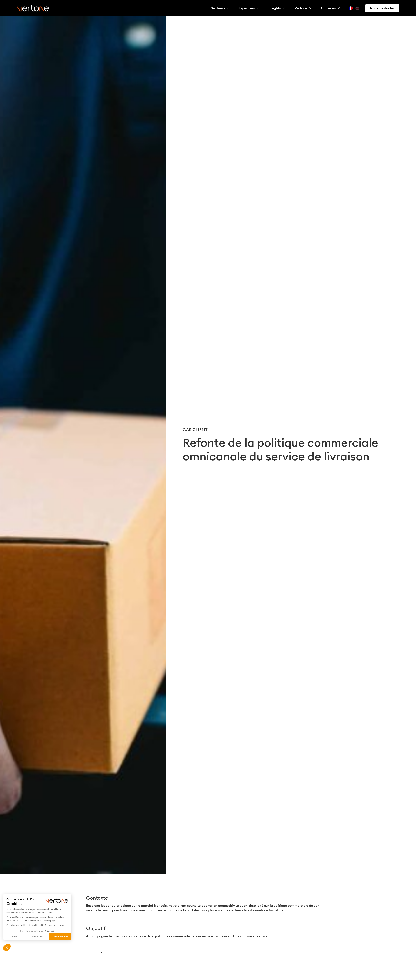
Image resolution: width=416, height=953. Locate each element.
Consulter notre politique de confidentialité (25, 925)
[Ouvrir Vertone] (310, 8)
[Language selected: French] (355, 8)
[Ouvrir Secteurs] (228, 8)
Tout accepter (60, 936)
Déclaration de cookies (55, 925)
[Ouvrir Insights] (284, 8)
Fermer (14, 936)
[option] (357, 8)
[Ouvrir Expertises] (258, 8)
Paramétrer (37, 936)
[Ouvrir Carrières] (339, 8)
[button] (7, 947)
